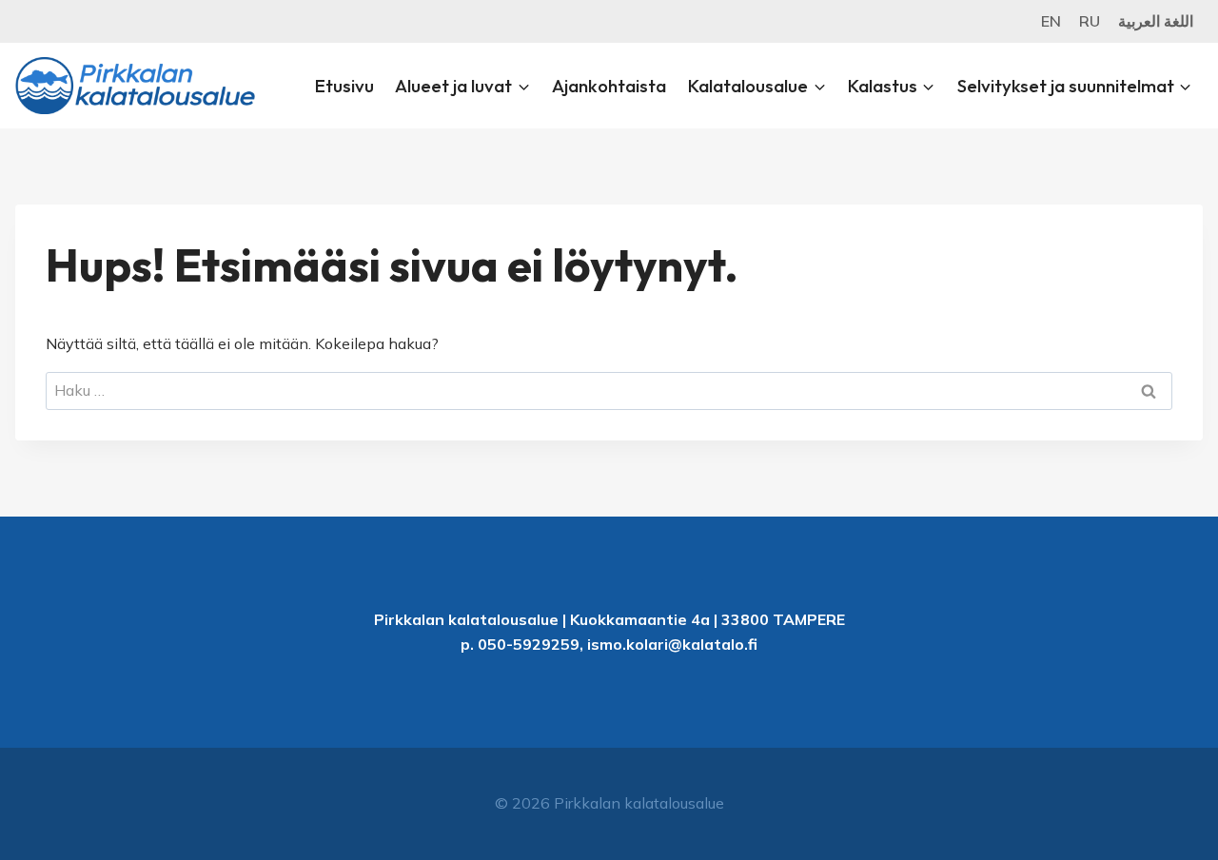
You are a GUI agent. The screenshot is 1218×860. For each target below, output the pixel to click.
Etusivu (344, 85)
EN (1051, 20)
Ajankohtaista (609, 85)
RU (1089, 20)
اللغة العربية (1155, 20)
